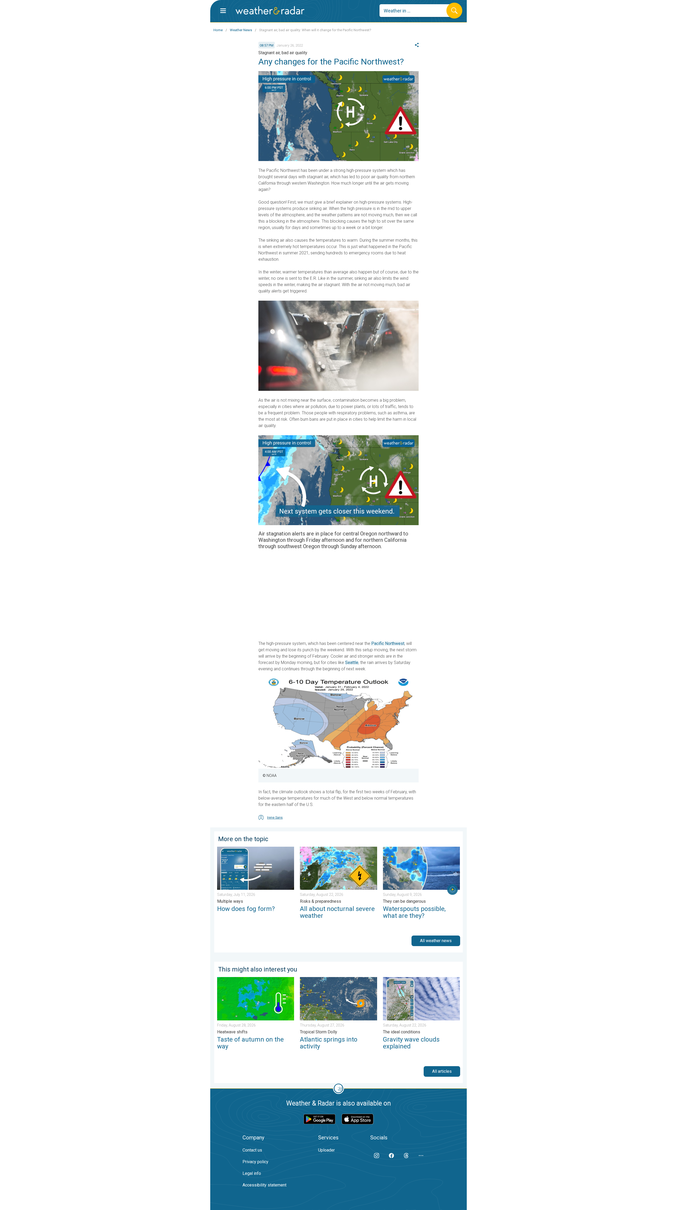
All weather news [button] (436, 940)
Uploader (326, 1150)
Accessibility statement (264, 1185)
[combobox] (416, 10)
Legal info (252, 1173)
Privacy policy (255, 1161)
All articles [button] (442, 1071)
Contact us (252, 1150)
